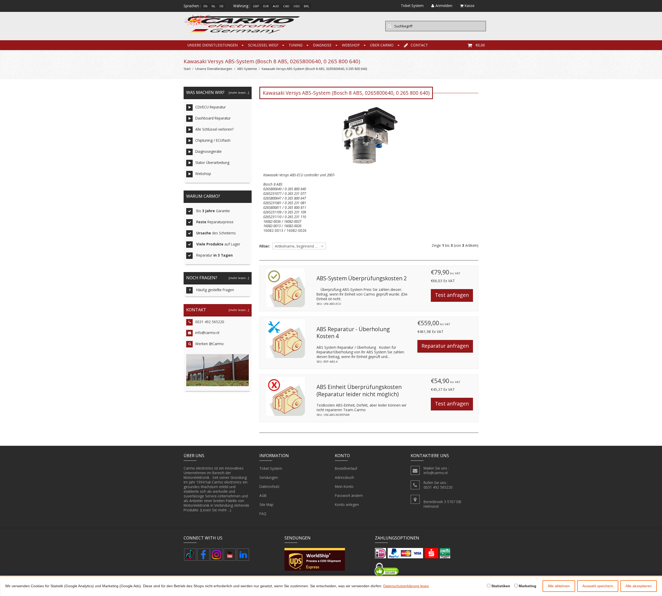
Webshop (351, 45)
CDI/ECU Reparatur (210, 107)
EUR (266, 6)
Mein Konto (344, 486)
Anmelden (443, 5)
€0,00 (480, 45)
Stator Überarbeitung (212, 162)
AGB (263, 495)
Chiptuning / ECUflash (212, 140)
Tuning (296, 45)
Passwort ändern (349, 495)
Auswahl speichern (597, 586)
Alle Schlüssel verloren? (214, 129)
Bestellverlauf (346, 468)
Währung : (241, 5)
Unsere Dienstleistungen (212, 45)
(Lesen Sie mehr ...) (215, 509)
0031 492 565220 (209, 321)
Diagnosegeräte (208, 151)
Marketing (527, 586)
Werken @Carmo (209, 343)
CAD (286, 6)
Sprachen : (192, 5)
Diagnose (322, 45)
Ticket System (270, 468)
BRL (306, 6)
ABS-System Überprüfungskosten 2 (362, 278)
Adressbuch (344, 477)
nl (213, 6)
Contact (419, 45)
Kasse (470, 5)
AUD (276, 6)
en (205, 6)
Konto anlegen (347, 504)
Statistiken (500, 586)
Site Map (266, 504)
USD (297, 6)
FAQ (262, 513)
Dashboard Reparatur (213, 118)
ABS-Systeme (247, 69)
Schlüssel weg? (263, 45)
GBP (256, 6)
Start (187, 69)
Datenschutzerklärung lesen (406, 586)
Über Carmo (382, 45)
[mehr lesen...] (239, 92)
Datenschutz (269, 486)
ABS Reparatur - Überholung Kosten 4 (353, 332)
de (221, 6)
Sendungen (268, 477)
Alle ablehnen (559, 586)
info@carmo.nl (207, 332)
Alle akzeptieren (639, 586)
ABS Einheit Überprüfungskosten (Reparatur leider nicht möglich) (359, 390)
